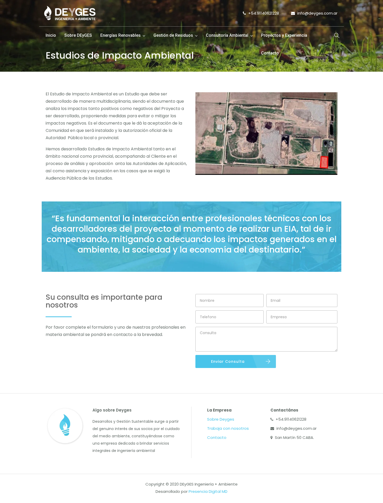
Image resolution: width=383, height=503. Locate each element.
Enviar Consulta (228, 361)
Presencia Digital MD (208, 491)
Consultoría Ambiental (227, 35)
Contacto (270, 53)
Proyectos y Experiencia (284, 35)
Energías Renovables (120, 35)
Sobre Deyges (220, 419)
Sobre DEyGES (78, 35)
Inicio (51, 35)
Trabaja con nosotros (228, 428)
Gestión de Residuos (173, 35)
